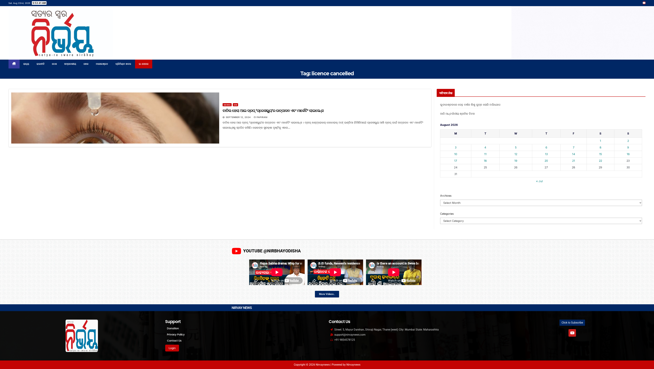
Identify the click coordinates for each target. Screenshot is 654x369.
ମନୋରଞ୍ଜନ (102, 64)
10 (455, 154)
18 (485, 160)
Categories (447, 213)
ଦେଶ (54, 64)
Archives (445, 195)
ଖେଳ (86, 64)
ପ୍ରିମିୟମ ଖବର (123, 64)
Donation (173, 328)
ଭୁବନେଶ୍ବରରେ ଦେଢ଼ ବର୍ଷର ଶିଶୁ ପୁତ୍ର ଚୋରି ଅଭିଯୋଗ (470, 104)
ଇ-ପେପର (144, 64)
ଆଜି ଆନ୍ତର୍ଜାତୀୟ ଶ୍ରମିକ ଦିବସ (457, 113)
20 (546, 160)
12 (516, 154)
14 (573, 154)
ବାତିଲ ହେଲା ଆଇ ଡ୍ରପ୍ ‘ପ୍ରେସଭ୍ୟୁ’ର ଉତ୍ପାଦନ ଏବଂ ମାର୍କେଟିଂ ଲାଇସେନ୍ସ (273, 110)
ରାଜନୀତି (40, 64)
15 (600, 154)
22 (600, 160)
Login (172, 348)
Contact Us (174, 341)
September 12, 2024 (238, 117)
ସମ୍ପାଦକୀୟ (70, 64)
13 (546, 154)
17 (455, 160)
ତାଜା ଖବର (227, 105)
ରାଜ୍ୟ (26, 64)
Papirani (262, 117)
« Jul (539, 181)
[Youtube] (572, 333)
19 (515, 160)
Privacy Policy (176, 334)
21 (573, 160)
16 (628, 154)
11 (485, 154)
